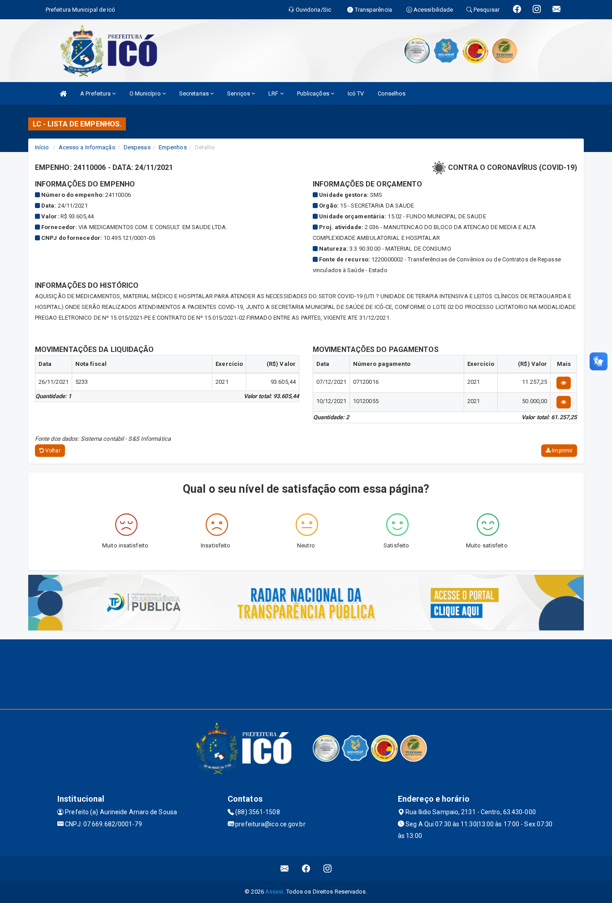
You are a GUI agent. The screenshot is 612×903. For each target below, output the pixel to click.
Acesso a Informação (87, 147)
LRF (274, 93)
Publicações (314, 93)
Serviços (239, 93)
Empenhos (173, 147)
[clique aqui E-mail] (285, 868)
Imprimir (562, 450)
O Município (145, 93)
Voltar (52, 450)
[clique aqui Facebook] (306, 868)
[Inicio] (63, 93)
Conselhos (392, 93)
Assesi (274, 891)
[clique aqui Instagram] (328, 868)
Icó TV (356, 93)
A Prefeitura (96, 93)
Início (42, 147)
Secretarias (194, 93)
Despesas (137, 147)
